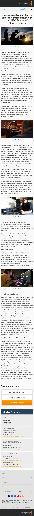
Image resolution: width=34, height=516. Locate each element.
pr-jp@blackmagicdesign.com (11, 423)
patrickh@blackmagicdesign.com (12, 449)
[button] (13, 47)
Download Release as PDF (17, 392)
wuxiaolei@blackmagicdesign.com (13, 436)
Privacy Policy (27, 507)
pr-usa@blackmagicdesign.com (12, 460)
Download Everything (17, 402)
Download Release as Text (17, 397)
